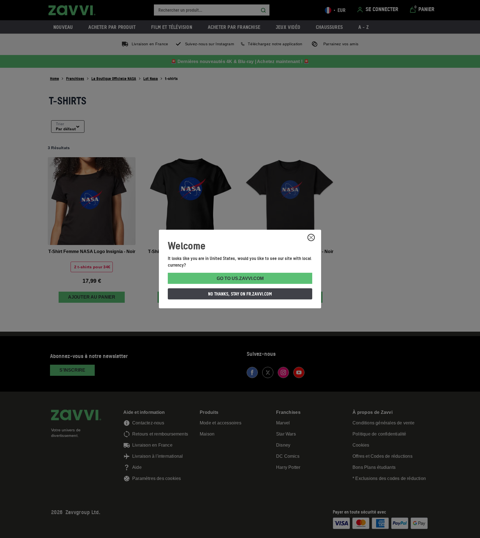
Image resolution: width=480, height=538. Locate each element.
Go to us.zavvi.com (240, 278)
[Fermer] (311, 237)
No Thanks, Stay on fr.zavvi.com (240, 294)
